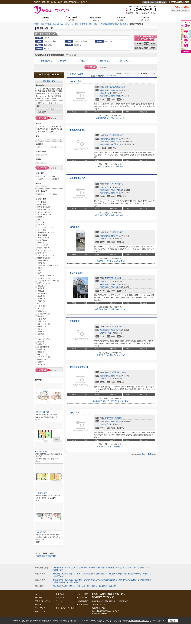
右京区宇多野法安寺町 (79, 367)
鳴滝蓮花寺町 (75, 81)
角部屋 (41, 301)
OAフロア (42, 354)
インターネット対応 (46, 276)
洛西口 (59, 586)
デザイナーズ (43, 210)
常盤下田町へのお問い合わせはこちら (111, 355)
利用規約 (38, 604)
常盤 (83, 61)
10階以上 (42, 288)
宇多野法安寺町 (121, 372)
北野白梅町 (46, 61)
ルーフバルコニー (45, 227)
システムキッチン (45, 250)
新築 (50, 103)
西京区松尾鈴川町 (42, 412)
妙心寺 (64, 61)
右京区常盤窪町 (76, 273)
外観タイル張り (44, 243)
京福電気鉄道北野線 (107, 90)
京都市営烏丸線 (59, 582)
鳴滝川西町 (75, 413)
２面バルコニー (44, 235)
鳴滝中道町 (75, 227)
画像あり (40, 194)
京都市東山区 (82, 568)
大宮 (83, 586)
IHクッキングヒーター (47, 245)
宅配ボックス (43, 283)
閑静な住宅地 (43, 207)
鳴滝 (118, 90)
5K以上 (54, 132)
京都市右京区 (110, 87)
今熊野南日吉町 (41, 493)
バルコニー (42, 225)
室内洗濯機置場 (44, 347)
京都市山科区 (101, 568)
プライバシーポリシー (43, 601)
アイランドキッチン (46, 255)
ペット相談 (42, 202)
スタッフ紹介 (83, 594)
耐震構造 (41, 344)
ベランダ (41, 222)
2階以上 (41, 286)
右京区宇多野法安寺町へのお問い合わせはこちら (111, 401)
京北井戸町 (121, 574)
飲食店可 (41, 329)
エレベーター (43, 324)
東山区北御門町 (41, 451)
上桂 (65, 586)
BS (39, 270)
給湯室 (41, 349)
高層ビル (41, 321)
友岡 (78, 574)
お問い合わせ (83, 604)
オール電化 (42, 230)
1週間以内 (55, 179)
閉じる (172, 621)
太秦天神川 (119, 144)
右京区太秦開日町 (77, 178)
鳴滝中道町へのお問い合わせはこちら (111, 261)
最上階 (41, 296)
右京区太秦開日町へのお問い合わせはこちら (111, 215)
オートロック (43, 278)
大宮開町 (112, 574)
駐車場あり (42, 316)
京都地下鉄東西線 (106, 144)
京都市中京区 (143, 568)
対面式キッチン (44, 253)
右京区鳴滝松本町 (77, 130)
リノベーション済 (45, 215)
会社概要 (38, 598)
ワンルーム (41, 127)
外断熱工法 (42, 359)
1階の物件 (42, 293)
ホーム (37, 594)
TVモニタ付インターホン (48, 281)
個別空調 (41, 334)
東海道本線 (123, 580)
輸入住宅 (41, 304)
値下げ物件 (42, 112)
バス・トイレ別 (44, 337)
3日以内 (41, 179)
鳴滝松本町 (119, 135)
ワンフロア (42, 319)
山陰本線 (103, 93)
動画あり (55, 194)
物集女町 (56, 574)
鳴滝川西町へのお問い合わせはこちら (111, 447)
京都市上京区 (58, 570)
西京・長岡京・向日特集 (65, 608)
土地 (57, 604)
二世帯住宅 (42, 306)
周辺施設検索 (83, 601)
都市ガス (41, 362)
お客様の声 (82, 598)
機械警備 (41, 352)
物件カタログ (40, 611)
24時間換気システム (46, 232)
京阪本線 (132, 580)
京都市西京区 (58, 568)
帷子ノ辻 (125, 61)
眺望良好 (41, 217)
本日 (53, 176)
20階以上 (42, 291)
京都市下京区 (51, 556)
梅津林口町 (147, 574)
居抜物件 (41, 332)
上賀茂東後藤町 (88, 574)
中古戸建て (60, 598)
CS (39, 268)
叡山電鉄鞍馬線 (73, 582)
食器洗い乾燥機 (44, 248)
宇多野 (118, 142)
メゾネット (42, 220)
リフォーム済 (43, 212)
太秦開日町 (119, 184)
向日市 (91, 568)
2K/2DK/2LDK (42, 129)
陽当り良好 (42, 204)
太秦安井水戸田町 (134, 574)
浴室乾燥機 (42, 260)
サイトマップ (40, 608)
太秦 (109, 93)
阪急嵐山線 (69, 580)
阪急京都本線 (58, 580)
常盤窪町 (118, 278)
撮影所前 (105, 61)
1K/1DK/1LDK (56, 127)
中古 (56, 103)
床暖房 (41, 263)
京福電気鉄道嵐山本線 (92, 580)
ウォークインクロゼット (47, 265)
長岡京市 (120, 568)
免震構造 (41, 342)
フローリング (43, 339)
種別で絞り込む (49, 81)
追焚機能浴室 (43, 258)
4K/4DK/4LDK (42, 132)
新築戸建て (60, 594)
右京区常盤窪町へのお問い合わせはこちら (111, 309)
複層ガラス (42, 311)
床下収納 (41, 309)
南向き (41, 298)
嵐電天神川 (113, 586)
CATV (40, 273)
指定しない (42, 103)
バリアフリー (43, 357)
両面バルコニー (44, 240)
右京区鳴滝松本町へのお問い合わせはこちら (111, 167)
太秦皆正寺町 (41, 532)
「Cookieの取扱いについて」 (139, 621)
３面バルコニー (44, 238)
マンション (60, 601)
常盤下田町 (75, 321)
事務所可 (41, 326)
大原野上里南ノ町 (68, 574)
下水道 (41, 365)
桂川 (88, 586)
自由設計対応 (43, 314)
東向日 (94, 586)
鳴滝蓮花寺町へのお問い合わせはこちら (111, 118)
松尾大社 (71, 586)
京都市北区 (40, 556)
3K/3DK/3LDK (56, 129)
